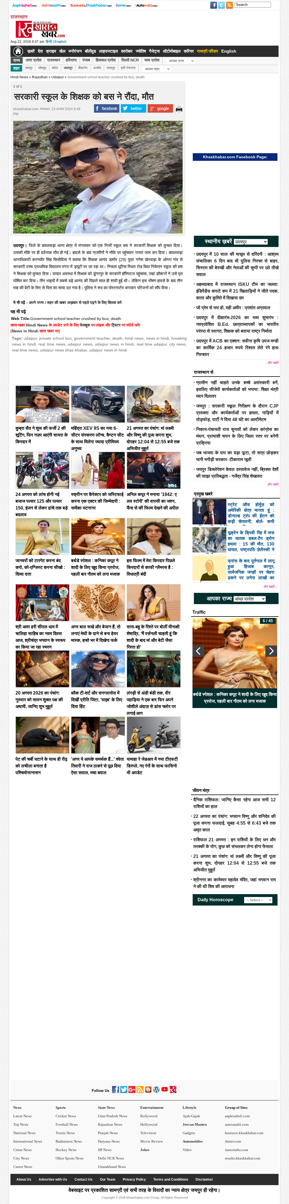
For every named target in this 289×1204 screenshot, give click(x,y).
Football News (67, 1124)
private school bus (55, 338)
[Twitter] (123, 1092)
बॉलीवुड (90, 51)
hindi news (134, 338)
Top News (20, 1124)
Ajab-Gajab (191, 1116)
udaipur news (80, 344)
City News (21, 1158)
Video (187, 1150)
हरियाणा (71, 60)
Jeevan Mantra (195, 1124)
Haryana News (109, 1141)
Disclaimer (204, 1179)
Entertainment (151, 1107)
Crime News (22, 1150)
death (117, 338)
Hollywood (148, 1124)
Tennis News (65, 1133)
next (271, 651)
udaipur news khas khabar (63, 350)
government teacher (92, 338)
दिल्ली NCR (130, 60)
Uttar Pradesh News (112, 1116)
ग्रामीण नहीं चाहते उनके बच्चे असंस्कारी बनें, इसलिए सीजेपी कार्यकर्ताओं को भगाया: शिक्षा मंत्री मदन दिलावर (237, 389)
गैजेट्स (154, 51)
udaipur (30, 338)
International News (27, 1141)
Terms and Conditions (170, 1179)
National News (24, 1133)
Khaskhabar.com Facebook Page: (235, 157)
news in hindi (157, 338)
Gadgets (189, 1133)
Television (148, 1133)
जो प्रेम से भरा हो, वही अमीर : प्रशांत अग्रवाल (233, 307)
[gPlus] (131, 1092)
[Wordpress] (156, 1092)
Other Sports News (70, 1158)
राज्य (16, 60)
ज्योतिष (141, 51)
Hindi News (19, 77)
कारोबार (127, 51)
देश (40, 51)
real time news (51, 344)
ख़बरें (31, 51)
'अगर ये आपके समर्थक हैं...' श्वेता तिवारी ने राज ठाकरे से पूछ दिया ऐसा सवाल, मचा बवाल (97, 766)
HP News (104, 1150)
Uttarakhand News (112, 1167)
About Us (23, 1179)
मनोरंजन (75, 51)
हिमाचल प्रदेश (106, 60)
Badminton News (69, 1141)
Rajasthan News (110, 1124)
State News (106, 1107)
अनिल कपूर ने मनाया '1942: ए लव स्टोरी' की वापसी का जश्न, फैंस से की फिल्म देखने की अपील (153, 501)
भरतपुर (111, 68)
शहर (16, 68)
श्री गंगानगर (128, 68)
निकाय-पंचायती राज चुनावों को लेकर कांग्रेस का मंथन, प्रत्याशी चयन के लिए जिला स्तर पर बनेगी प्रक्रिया (237, 436)
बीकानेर (82, 68)
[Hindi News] (40, 37)
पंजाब (86, 60)
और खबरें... (270, 587)
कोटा (55, 68)
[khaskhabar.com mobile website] (172, 1092)
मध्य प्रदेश (151, 60)
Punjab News (108, 1133)
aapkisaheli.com (237, 1116)
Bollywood (148, 1116)
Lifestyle (189, 1107)
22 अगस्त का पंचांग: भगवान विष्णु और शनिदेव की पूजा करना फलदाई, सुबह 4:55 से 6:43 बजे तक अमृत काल (234, 823)
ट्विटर (116, 325)
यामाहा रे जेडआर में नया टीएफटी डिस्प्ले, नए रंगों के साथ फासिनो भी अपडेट (152, 766)
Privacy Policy (134, 1179)
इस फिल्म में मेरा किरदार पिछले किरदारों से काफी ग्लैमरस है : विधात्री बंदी (151, 567)
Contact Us (84, 1179)
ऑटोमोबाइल (172, 51)
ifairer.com (233, 1141)
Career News (22, 1167)
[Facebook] (115, 1092)
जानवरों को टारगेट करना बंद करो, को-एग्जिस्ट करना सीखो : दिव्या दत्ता (40, 567)
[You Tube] (164, 1092)
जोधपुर (42, 68)
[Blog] (148, 1092)
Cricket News (66, 1116)
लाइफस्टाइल (108, 51)
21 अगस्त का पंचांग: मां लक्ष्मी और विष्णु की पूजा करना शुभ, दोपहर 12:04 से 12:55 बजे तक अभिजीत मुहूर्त (234, 863)
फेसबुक (85, 325)
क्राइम (51, 51)
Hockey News (66, 1150)
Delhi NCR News (111, 1158)
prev (198, 651)
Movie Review (151, 1141)
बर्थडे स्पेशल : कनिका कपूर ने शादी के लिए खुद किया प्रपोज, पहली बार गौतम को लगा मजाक (95, 567)
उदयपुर (68, 68)
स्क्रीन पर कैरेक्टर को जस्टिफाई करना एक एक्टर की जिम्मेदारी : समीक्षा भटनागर (97, 501)
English (60, 42)
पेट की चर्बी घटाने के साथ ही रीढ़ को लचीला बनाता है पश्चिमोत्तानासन (41, 766)
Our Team (107, 1179)
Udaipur (57, 77)
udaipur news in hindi (114, 344)
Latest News (22, 1116)
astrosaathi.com (237, 1124)
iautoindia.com (236, 1150)
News (17, 1107)
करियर (189, 51)
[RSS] (140, 1092)
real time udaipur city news (161, 344)
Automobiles (193, 1141)
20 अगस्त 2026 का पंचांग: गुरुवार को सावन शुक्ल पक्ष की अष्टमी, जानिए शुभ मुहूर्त (39, 700)
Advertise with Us (53, 1179)
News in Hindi (25, 331)
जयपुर (28, 68)
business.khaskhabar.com (244, 1133)
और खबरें (273, 363)
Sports (61, 1107)
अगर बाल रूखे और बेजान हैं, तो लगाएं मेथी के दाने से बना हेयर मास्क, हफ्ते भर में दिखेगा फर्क (96, 633)
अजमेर (97, 68)
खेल (62, 51)
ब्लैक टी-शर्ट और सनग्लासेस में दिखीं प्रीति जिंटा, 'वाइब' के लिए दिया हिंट (96, 700)
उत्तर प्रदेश (33, 60)
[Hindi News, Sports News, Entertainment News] (18, 51)
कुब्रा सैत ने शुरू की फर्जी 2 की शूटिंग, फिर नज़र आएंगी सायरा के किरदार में (42, 435)
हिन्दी (49, 42)
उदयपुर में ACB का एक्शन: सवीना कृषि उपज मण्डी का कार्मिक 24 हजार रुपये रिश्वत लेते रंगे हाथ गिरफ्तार (237, 348)
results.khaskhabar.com (242, 1158)
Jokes (144, 1150)
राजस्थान (53, 60)
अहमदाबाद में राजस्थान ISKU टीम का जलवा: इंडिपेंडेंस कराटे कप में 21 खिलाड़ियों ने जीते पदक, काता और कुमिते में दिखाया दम (237, 291)
